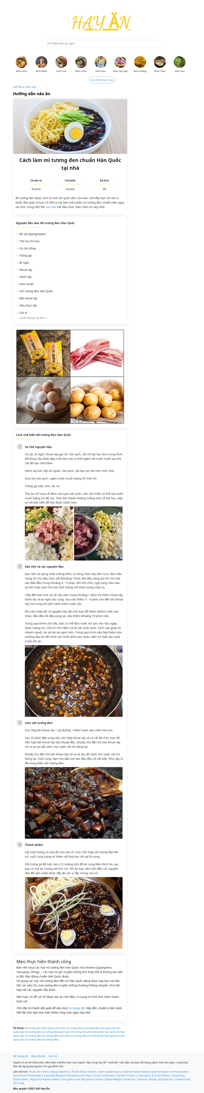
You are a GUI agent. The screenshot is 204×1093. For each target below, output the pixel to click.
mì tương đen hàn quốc (97, 1028)
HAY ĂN (17, 87)
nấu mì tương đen (30, 1032)
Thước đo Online (39, 1071)
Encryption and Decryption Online (82, 1079)
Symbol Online (126, 1075)
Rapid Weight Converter (120, 1079)
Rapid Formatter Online (45, 1079)
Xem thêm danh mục (102, 79)
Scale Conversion (104, 1075)
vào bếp (51, 207)
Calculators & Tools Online (153, 1075)
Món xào (31, 87)
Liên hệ (52, 1056)
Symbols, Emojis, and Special (154, 1079)
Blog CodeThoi (60, 1071)
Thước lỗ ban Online (84, 1071)
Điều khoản (38, 1056)
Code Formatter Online (135, 1071)
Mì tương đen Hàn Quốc (39, 1028)
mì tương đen (76, 1008)
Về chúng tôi (20, 1056)
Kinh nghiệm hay (109, 1071)
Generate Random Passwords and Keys (67, 1075)
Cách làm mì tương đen (69, 1028)
